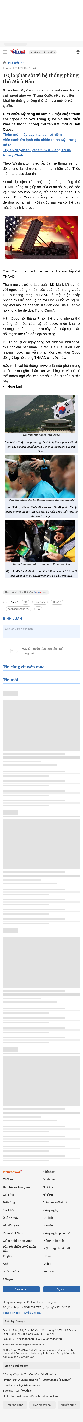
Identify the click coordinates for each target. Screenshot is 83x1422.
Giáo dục (8, 1195)
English (8, 1256)
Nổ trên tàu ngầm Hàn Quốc (41, 434)
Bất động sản (12, 1225)
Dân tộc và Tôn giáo (16, 1187)
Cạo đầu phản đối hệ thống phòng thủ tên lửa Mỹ (41, 499)
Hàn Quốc (40, 602)
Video (47, 1264)
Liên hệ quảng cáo (16, 1365)
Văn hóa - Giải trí (55, 1202)
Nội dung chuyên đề (56, 1248)
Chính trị (49, 1171)
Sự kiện (61, 1289)
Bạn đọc (48, 1225)
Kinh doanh (51, 1179)
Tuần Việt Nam (13, 1233)
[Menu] (5, 52)
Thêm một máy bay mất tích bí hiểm (32, 135)
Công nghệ (50, 1210)
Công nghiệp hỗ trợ (56, 1233)
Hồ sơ (47, 1256)
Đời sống (9, 1202)
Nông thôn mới (53, 1241)
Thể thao (49, 1187)
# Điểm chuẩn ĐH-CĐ (43, 52)
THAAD (57, 602)
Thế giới (13, 62)
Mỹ (25, 602)
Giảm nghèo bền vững (18, 1241)
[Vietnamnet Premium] (12, 1173)
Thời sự (8, 1179)
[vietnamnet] (18, 54)
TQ (38, 608)
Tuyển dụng (68, 1405)
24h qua (8, 1279)
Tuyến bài (21, 1289)
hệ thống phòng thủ (18, 608)
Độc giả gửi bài (42, 1405)
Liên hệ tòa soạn (15, 1321)
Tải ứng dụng (15, 1405)
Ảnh (5, 1264)
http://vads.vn (23, 1390)
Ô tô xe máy (10, 1218)
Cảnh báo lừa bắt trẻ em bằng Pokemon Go (41, 563)
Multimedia (11, 1271)
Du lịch (48, 1218)
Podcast (48, 1271)
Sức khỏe (9, 1210)
